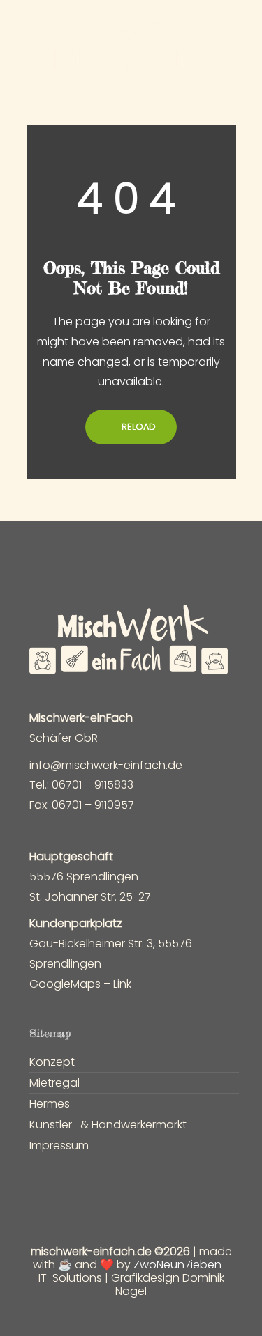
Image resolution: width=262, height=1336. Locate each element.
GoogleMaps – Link (80, 984)
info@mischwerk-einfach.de (105, 765)
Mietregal (54, 1083)
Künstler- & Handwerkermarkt (108, 1125)
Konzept (52, 1062)
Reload (137, 426)
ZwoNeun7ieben (177, 1265)
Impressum (59, 1146)
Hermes (49, 1104)
